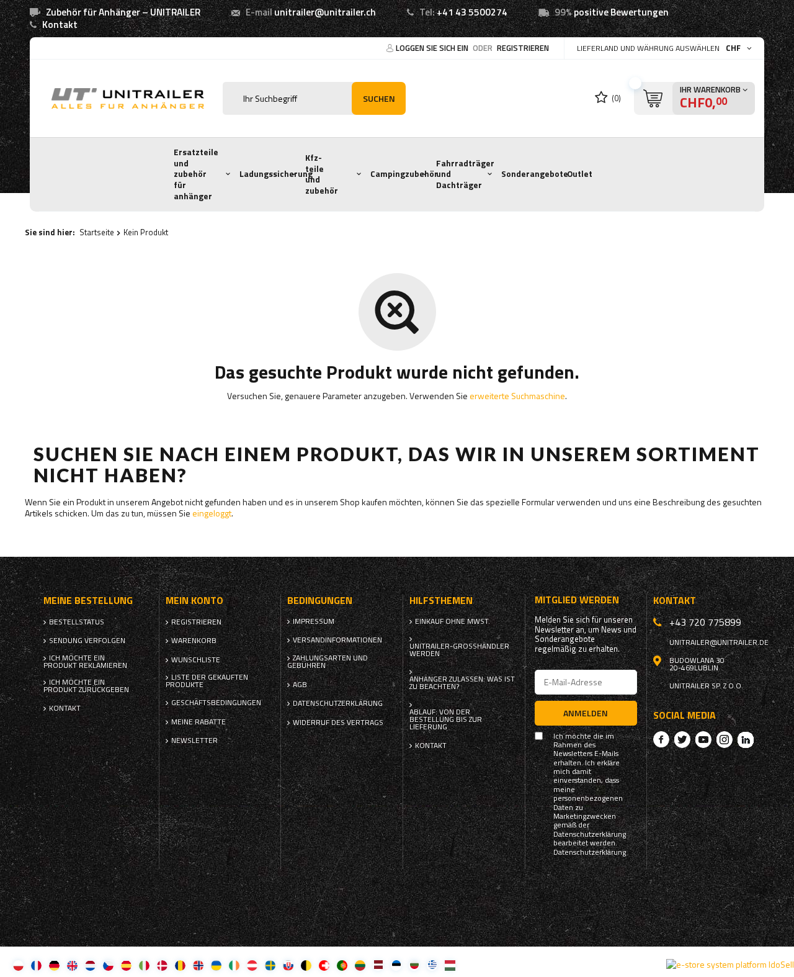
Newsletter (194, 740)
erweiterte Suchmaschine (517, 395)
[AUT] (252, 965)
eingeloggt (211, 513)
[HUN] (450, 965)
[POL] (18, 965)
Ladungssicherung (276, 174)
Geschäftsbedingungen (213, 702)
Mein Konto (194, 600)
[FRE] (36, 965)
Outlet (579, 174)
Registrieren (523, 48)
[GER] (54, 965)
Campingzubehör (404, 174)
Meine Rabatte (198, 722)
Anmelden (585, 712)
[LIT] (360, 965)
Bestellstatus (76, 622)
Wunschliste (195, 660)
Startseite (96, 232)
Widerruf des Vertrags (338, 722)
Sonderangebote (534, 174)
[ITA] (144, 965)
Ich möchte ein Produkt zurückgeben (86, 685)
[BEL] (306, 965)
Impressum (313, 621)
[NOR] (198, 965)
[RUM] (180, 965)
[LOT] (378, 965)
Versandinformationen (337, 640)
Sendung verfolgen (87, 640)
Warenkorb (193, 640)
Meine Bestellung (88, 600)
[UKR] (216, 965)
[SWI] (324, 965)
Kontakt (60, 24)
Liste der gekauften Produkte (207, 680)
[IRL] (234, 965)
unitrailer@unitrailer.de (719, 642)
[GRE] (432, 965)
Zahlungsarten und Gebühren (327, 661)
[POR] (342, 965)
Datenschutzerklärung (338, 703)
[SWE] (270, 965)
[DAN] (162, 965)
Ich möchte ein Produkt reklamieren (85, 661)
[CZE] (108, 965)
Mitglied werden (577, 600)
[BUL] (414, 965)
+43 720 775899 (705, 622)
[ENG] (72, 965)
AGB (300, 684)
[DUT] (90, 965)
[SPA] (126, 965)
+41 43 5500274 (472, 12)
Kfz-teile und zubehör (321, 174)
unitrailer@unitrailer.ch (325, 12)
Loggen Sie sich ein (433, 48)
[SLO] (288, 965)
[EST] (396, 965)
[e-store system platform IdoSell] (730, 964)
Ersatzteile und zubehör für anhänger (196, 174)
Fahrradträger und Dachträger (465, 174)
